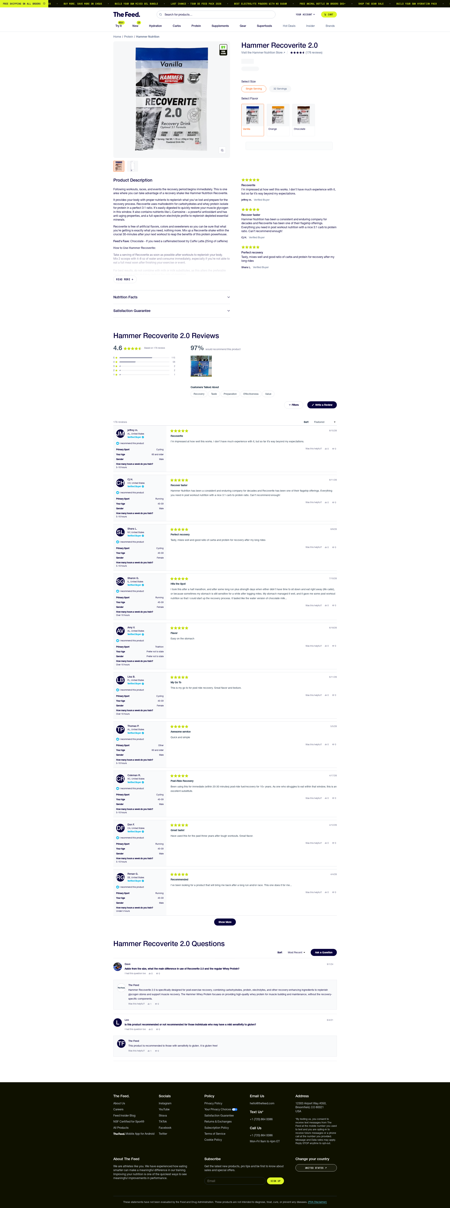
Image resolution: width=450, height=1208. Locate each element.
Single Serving (254, 88)
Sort (306, 422)
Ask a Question (326, 953)
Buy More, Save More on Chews (61, 3)
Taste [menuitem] (214, 393)
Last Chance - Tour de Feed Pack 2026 (175, 3)
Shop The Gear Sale (349, 3)
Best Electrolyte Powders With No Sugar (239, 3)
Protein (128, 36)
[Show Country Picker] (44, 3)
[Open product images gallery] (222, 150)
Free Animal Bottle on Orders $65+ (301, 3)
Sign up (275, 1181)
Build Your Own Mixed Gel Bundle (115, 3)
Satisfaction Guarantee (131, 311)
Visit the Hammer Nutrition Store (262, 52)
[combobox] (216, 14)
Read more (123, 279)
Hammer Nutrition (147, 36)
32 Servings (280, 88)
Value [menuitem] (268, 393)
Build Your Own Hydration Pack (395, 3)
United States (314, 1167)
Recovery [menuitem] (199, 393)
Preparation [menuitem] (230, 393)
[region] (225, 3)
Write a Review (326, 405)
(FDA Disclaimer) (317, 1202)
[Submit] (161, 14)
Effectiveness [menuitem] (251, 393)
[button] (306, 52)
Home (117, 36)
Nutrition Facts (125, 297)
